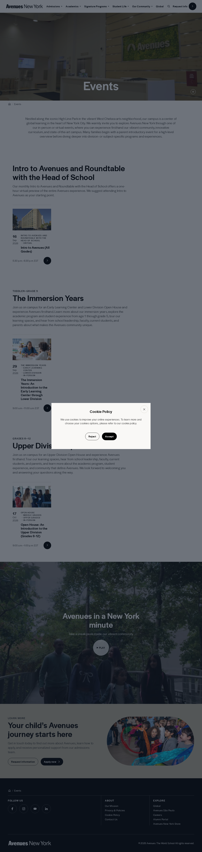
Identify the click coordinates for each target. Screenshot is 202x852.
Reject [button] (92, 436)
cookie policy (129, 423)
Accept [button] (109, 436)
